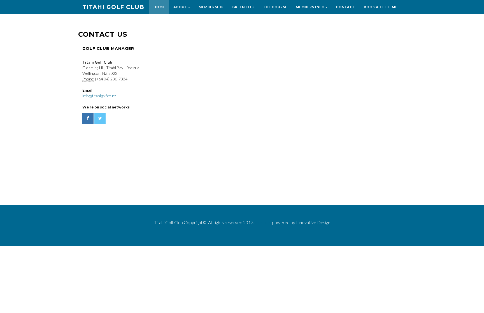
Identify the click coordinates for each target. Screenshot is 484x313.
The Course (275, 7)
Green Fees (243, 7)
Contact (345, 7)
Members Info (310, 7)
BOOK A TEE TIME (380, 7)
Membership (211, 7)
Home (159, 7)
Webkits (263, 222)
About (180, 7)
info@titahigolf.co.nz (99, 95)
